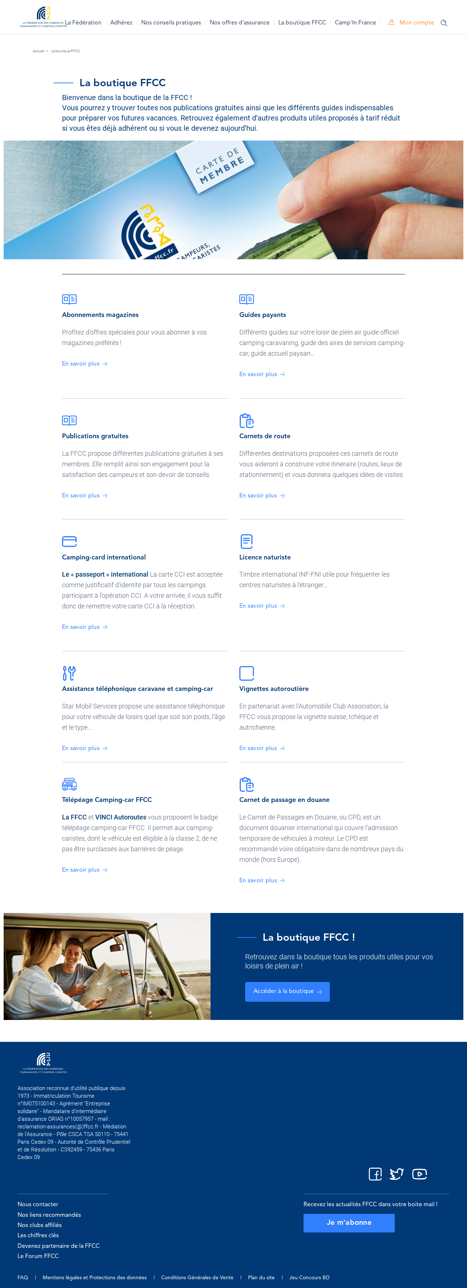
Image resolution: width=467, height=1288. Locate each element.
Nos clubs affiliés (40, 1225)
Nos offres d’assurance (240, 23)
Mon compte (416, 23)
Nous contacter (38, 1205)
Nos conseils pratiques (171, 23)
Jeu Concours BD (309, 1277)
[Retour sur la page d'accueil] (43, 18)
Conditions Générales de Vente (197, 1277)
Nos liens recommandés (49, 1215)
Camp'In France (355, 23)
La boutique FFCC (302, 23)
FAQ (23, 1277)
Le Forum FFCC (38, 1257)
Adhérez (121, 23)
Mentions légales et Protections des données (95, 1277)
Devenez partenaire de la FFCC (59, 1246)
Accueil (38, 51)
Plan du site (261, 1277)
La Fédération (83, 23)
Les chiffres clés (38, 1236)
